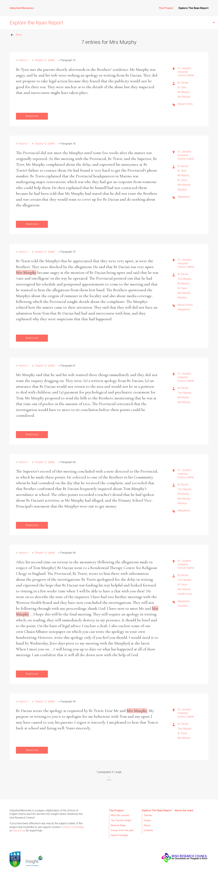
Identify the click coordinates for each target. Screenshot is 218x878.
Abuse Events (185, 103)
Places (147, 825)
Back (19, 34)
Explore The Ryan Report (193, 8)
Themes (148, 815)
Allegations (184, 196)
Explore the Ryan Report (36, 23)
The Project (166, 8)
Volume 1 (23, 60)
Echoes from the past (122, 830)
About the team (184, 810)
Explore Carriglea (119, 835)
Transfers (183, 605)
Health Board (185, 593)
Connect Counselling (72, 827)
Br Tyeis (182, 87)
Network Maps (118, 825)
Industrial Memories (22, 8)
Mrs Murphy (184, 96)
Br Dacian (183, 82)
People (147, 820)
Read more (32, 116)
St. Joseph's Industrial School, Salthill (186, 72)
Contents (148, 830)
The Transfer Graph (121, 820)
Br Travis (182, 180)
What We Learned (120, 815)
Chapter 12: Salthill (44, 60)
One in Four (19, 830)
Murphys (182, 189)
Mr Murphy (183, 92)
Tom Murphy (185, 278)
